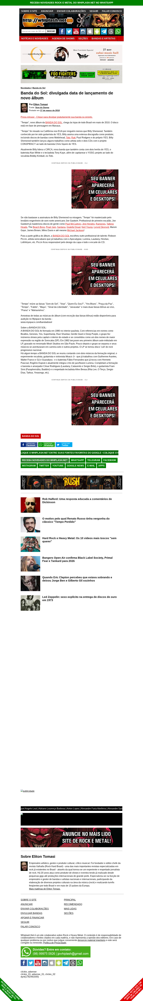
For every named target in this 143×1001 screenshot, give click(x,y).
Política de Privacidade (54, 943)
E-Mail (91, 465)
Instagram (29, 465)
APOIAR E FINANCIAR (32, 917)
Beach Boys (39, 227)
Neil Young (87, 227)
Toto (68, 137)
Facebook (109, 460)
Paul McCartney (73, 224)
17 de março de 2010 (50, 110)
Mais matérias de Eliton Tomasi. (44, 889)
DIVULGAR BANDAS (31, 913)
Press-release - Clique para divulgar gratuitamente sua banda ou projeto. (57, 117)
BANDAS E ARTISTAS (103, 38)
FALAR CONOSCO (112, 11)
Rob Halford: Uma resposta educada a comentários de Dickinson (77, 500)
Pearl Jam (51, 227)
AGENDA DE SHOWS (63, 38)
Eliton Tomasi (40, 104)
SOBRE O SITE (29, 11)
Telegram (93, 460)
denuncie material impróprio (91, 940)
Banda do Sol (39, 88)
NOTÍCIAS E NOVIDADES (34, 38)
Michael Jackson (75, 230)
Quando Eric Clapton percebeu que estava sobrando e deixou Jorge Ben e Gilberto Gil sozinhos (77, 579)
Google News (75, 465)
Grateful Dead (73, 227)
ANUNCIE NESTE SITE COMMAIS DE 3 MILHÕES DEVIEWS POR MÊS (133, 990)
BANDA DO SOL (53, 122)
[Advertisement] (44, 275)
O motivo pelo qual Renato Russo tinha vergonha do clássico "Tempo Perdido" (76, 520)
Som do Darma (42, 107)
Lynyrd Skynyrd (101, 227)
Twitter (44, 465)
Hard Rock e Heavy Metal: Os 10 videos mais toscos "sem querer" (79, 540)
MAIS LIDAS (70, 909)
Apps (101, 465)
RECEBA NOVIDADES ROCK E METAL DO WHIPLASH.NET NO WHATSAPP (71, 2)
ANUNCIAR (47, 11)
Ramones (100, 224)
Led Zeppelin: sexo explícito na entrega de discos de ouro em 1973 (79, 598)
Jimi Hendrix (88, 224)
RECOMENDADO (73, 904)
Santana (61, 227)
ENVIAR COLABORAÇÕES (71, 11)
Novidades (26, 88)
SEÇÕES (83, 38)
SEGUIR (94, 11)
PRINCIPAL (70, 900)
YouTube (58, 465)
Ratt (73, 137)
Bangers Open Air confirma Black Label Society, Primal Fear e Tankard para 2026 (77, 559)
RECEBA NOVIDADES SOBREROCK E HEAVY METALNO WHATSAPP (10, 990)
